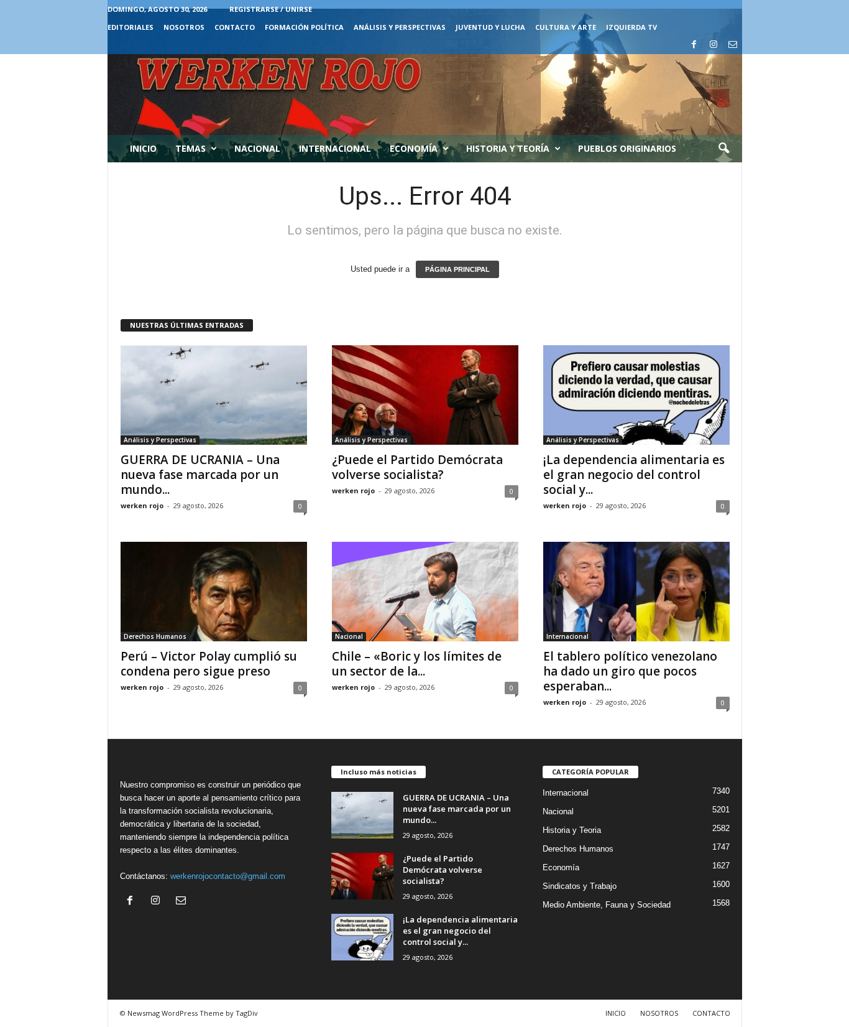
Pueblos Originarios (627, 148)
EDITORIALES (131, 27)
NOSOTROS (183, 27)
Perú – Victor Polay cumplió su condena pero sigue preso (209, 663)
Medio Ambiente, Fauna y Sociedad (607, 904)
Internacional (335, 148)
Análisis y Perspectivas (400, 27)
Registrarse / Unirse (270, 9)
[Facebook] (694, 45)
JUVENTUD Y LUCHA (490, 27)
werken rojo (142, 505)
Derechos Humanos (155, 636)
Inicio (143, 148)
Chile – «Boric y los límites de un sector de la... (417, 663)
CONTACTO (234, 27)
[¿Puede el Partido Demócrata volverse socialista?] (425, 395)
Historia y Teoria (572, 830)
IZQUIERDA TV (631, 27)
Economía (414, 148)
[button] (723, 148)
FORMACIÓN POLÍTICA (304, 27)
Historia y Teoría (507, 148)
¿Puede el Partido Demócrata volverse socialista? (417, 467)
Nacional (257, 148)
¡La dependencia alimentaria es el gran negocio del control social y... (634, 475)
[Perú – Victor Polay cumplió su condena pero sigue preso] (214, 591)
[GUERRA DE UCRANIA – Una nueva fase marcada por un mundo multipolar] (214, 395)
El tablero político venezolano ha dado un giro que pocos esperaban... (630, 671)
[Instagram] (713, 45)
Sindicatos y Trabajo (580, 886)
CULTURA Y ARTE (565, 27)
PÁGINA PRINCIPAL (457, 269)
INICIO (615, 1013)
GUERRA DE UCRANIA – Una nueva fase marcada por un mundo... (200, 475)
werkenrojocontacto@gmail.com (227, 876)
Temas (190, 148)
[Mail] (732, 45)
